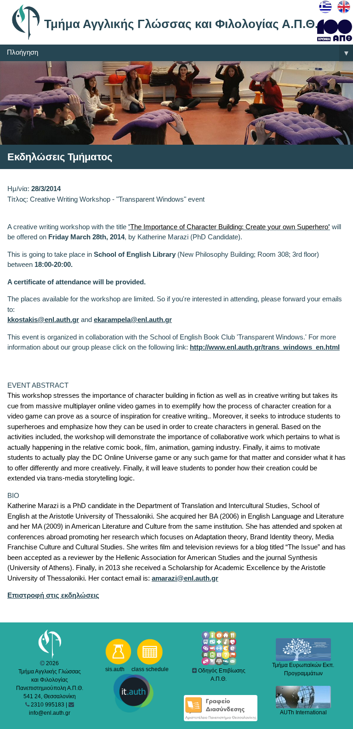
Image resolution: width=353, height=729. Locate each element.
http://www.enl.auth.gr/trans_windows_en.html (265, 347)
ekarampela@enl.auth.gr (133, 319)
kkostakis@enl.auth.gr (43, 319)
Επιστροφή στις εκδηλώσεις (53, 595)
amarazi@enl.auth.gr (185, 578)
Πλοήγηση (178, 52)
